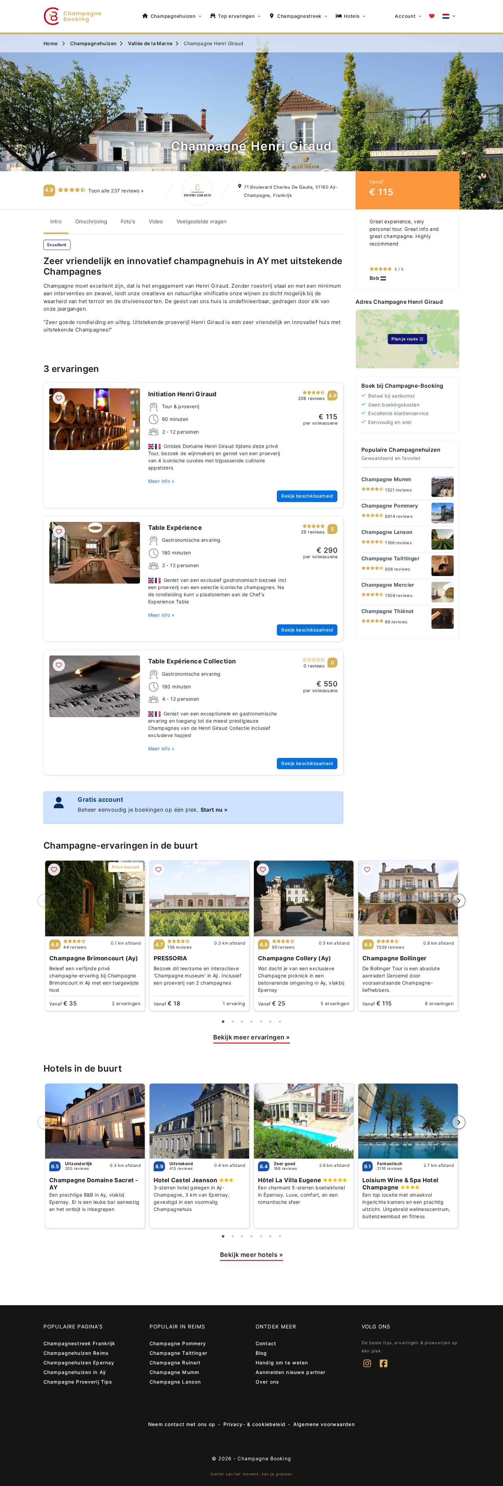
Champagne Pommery (178, 1343)
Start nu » (214, 809)
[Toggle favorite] (59, 398)
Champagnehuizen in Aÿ (74, 1372)
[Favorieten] (431, 16)
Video (156, 221)
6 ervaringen (439, 1003)
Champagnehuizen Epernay (78, 1362)
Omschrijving (91, 221)
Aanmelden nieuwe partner (290, 1372)
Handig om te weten (282, 1362)
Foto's (128, 221)
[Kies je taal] (448, 16)
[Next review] (452, 250)
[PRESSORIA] (199, 898)
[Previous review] (363, 250)
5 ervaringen (335, 1003)
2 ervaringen (126, 1003)
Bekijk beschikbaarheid (307, 496)
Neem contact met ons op (181, 1424)
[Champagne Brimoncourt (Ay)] (95, 898)
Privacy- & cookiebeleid (254, 1424)
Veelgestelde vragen (202, 221)
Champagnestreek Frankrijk (79, 1343)
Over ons (267, 1382)
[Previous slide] (44, 901)
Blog (261, 1353)
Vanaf (63, 1003)
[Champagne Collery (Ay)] (303, 898)
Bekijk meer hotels (251, 1254)
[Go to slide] (223, 1022)
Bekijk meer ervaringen (251, 1037)
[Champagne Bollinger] (408, 898)
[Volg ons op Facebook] (383, 1367)
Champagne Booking (264, 1458)
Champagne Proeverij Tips (77, 1382)
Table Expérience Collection (192, 661)
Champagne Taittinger (178, 1353)
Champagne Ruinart (175, 1362)
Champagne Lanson (175, 1382)
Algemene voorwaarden (324, 1424)
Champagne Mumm (174, 1372)
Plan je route (404, 338)
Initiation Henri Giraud (182, 394)
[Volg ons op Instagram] (367, 1367)
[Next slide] (458, 901)
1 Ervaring (234, 1003)
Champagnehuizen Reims (76, 1353)
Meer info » (161, 481)
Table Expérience (175, 527)
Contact (266, 1343)
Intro (56, 221)
